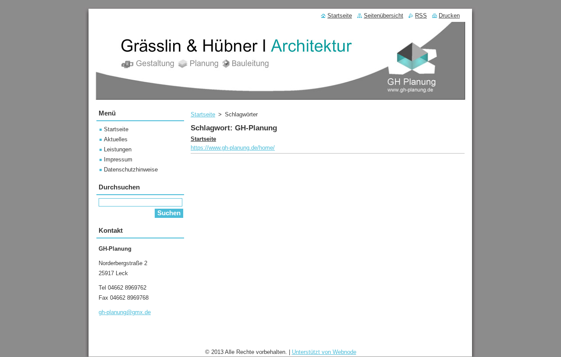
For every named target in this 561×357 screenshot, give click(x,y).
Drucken (449, 15)
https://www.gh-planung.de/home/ (233, 147)
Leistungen (117, 149)
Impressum (118, 159)
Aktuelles (116, 139)
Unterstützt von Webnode (324, 352)
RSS (421, 15)
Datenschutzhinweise (131, 169)
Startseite (203, 114)
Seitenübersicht (383, 15)
